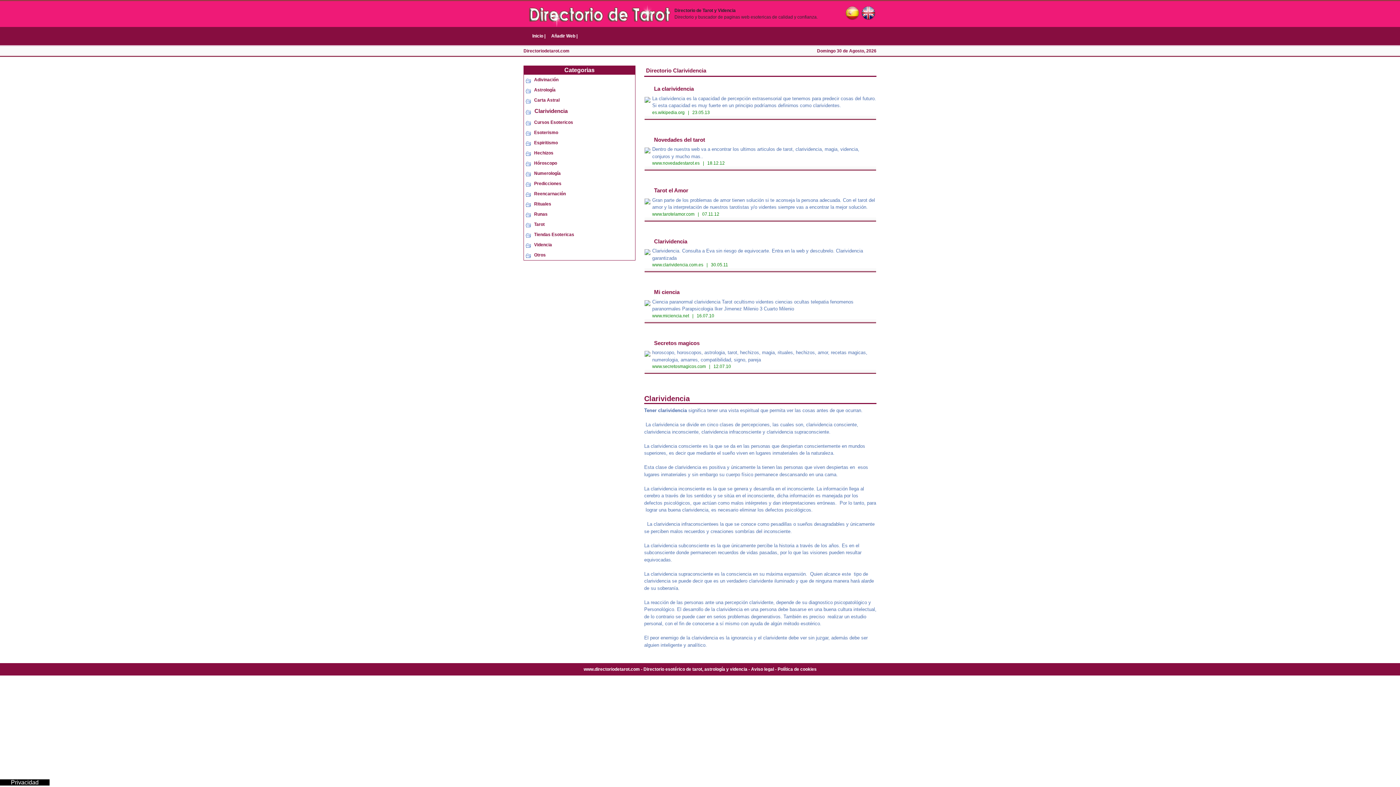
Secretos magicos (677, 343)
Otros (540, 255)
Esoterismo (546, 132)
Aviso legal (762, 669)
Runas (541, 214)
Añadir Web (564, 36)
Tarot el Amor (671, 190)
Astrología (545, 90)
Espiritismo (546, 142)
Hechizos (543, 153)
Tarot (539, 224)
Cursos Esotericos (553, 122)
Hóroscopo (545, 163)
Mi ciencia (667, 292)
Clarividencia (551, 111)
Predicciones (547, 183)
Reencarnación (550, 193)
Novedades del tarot (679, 140)
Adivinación (546, 79)
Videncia (543, 244)
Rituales (542, 204)
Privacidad (25, 782)
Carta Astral (547, 100)
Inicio (538, 36)
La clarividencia (674, 89)
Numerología (547, 173)
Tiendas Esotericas (554, 234)
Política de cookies (797, 669)
